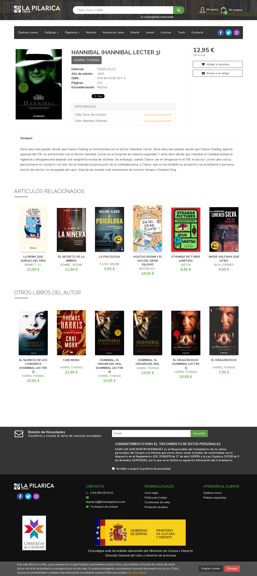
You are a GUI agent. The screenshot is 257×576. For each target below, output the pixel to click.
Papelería (71, 32)
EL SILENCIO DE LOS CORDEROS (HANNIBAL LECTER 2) (33, 366)
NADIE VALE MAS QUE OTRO (224, 259)
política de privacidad (156, 469)
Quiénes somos (212, 493)
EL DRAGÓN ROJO (224, 360)
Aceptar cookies (210, 568)
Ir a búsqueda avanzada (157, 17)
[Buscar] (178, 10)
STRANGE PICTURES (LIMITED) (185, 259)
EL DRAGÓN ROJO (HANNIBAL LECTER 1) (185, 364)
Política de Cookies (156, 498)
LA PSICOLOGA (109, 257)
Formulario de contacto (104, 507)
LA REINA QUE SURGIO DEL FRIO (33, 259)
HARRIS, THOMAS (86, 60)
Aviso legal (151, 493)
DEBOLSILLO (106, 69)
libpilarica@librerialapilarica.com (105, 502)
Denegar (232, 568)
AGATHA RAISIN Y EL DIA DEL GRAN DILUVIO (147, 260)
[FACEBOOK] (220, 32)
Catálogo (50, 32)
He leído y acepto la (143, 469)
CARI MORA (71, 360)
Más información (137, 573)
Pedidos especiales (214, 498)
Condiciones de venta (157, 502)
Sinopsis (26, 138)
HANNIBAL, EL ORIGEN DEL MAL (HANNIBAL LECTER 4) (109, 366)
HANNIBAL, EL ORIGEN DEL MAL (148, 362)
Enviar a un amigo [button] (217, 73)
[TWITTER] (228, 32)
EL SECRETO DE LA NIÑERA (71, 259)
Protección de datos (156, 507)
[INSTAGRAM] (236, 32)
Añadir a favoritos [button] (217, 64)
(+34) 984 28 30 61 (101, 493)
